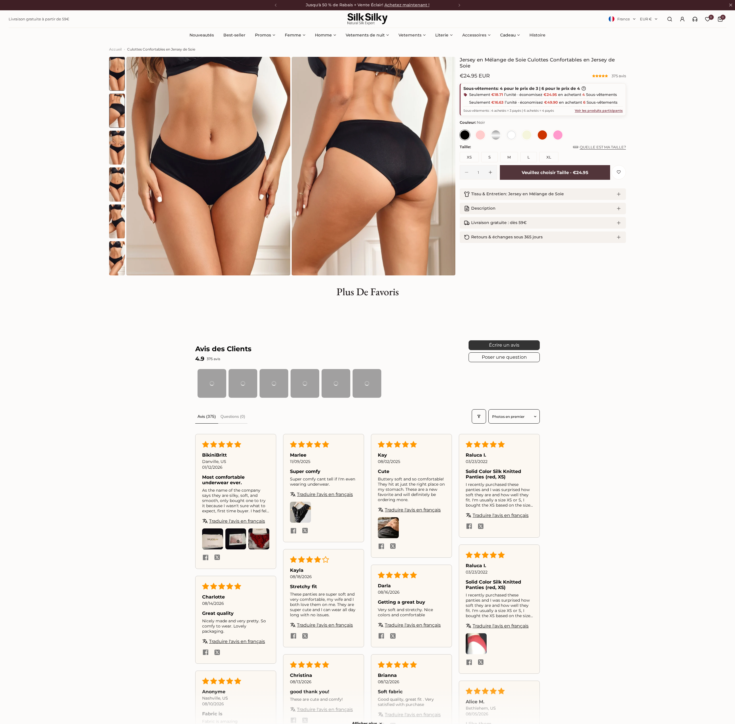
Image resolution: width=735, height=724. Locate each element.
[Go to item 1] (212, 383)
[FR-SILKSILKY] (367, 19)
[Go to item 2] (243, 383)
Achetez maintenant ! (407, 5)
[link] (695, 19)
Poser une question (504, 357)
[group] (208, 166)
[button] (600, 76)
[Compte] (682, 19)
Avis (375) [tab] (207, 416)
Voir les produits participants (599, 111)
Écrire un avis (504, 345)
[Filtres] (479, 416)
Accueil (115, 49)
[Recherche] (669, 19)
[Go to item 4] (305, 383)
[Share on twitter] (217, 602)
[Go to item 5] (336, 383)
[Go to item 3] (274, 383)
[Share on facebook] (205, 602)
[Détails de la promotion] (583, 88)
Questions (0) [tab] (232, 416)
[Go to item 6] (367, 383)
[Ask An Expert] (695, 19)
